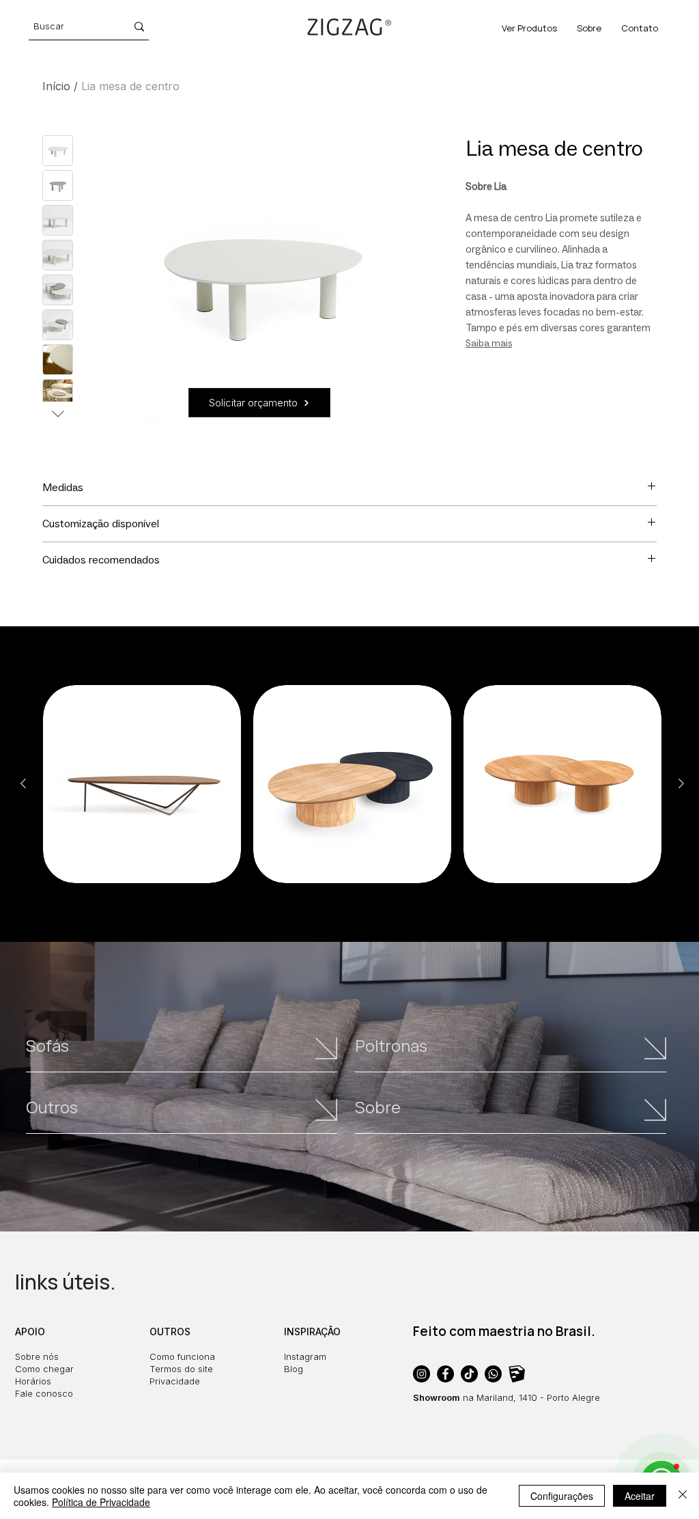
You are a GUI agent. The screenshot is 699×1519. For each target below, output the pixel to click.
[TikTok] (469, 1373)
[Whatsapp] (493, 1373)
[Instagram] (421, 1373)
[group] (352, 784)
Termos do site (181, 1368)
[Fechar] (682, 1495)
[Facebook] (445, 1373)
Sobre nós (37, 1356)
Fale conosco (44, 1393)
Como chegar (44, 1368)
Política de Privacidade (101, 1502)
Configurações (561, 1496)
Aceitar (640, 1496)
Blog (293, 1368)
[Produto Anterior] (23, 783)
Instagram (305, 1356)
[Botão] (184, 1055)
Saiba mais (489, 343)
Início (56, 86)
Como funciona (182, 1356)
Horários (33, 1381)
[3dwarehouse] (517, 1373)
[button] (259, 402)
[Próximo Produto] (681, 783)
